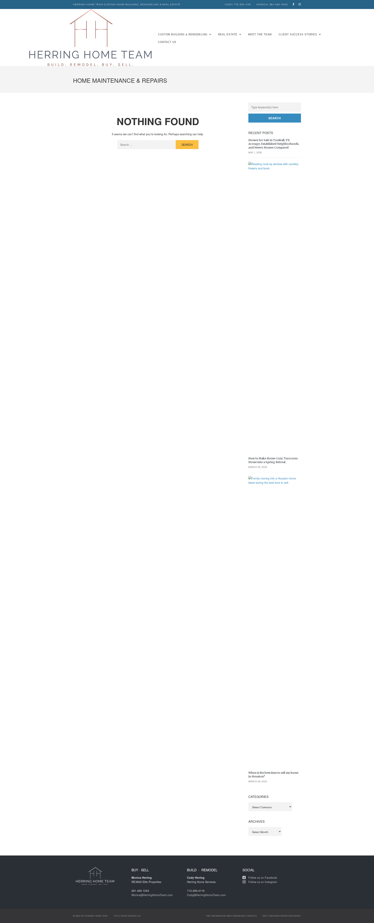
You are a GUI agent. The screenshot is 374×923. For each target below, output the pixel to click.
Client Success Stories (298, 34)
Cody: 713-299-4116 (238, 4)
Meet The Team (260, 34)
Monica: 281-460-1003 (272, 4)
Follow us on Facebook (262, 877)
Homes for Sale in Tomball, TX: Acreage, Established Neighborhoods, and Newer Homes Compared (273, 143)
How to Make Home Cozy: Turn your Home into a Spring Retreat (273, 460)
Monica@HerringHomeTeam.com (152, 895)
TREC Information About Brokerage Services (231, 916)
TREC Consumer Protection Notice (281, 916)
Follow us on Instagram (262, 882)
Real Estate (227, 34)
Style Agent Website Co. (127, 916)
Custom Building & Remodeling (182, 34)
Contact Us (167, 42)
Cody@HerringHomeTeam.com (206, 895)
